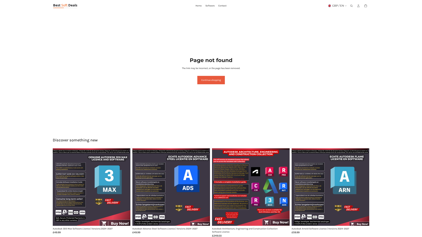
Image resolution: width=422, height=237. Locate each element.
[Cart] (365, 5)
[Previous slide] (58, 187)
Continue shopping (211, 80)
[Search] (351, 5)
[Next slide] (125, 187)
